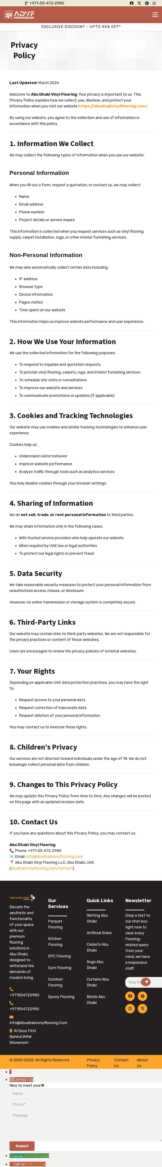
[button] (155, 15)
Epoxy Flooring (61, 996)
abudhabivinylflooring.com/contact (42, 868)
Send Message (36, 1155)
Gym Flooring (59, 967)
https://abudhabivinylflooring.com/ (112, 106)
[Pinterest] (142, 996)
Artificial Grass (99, 933)
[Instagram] (130, 1008)
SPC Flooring (59, 956)
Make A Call (36, 1164)
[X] (142, 1008)
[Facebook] (130, 996)
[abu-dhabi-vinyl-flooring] (19, 15)
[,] (146, 982)
